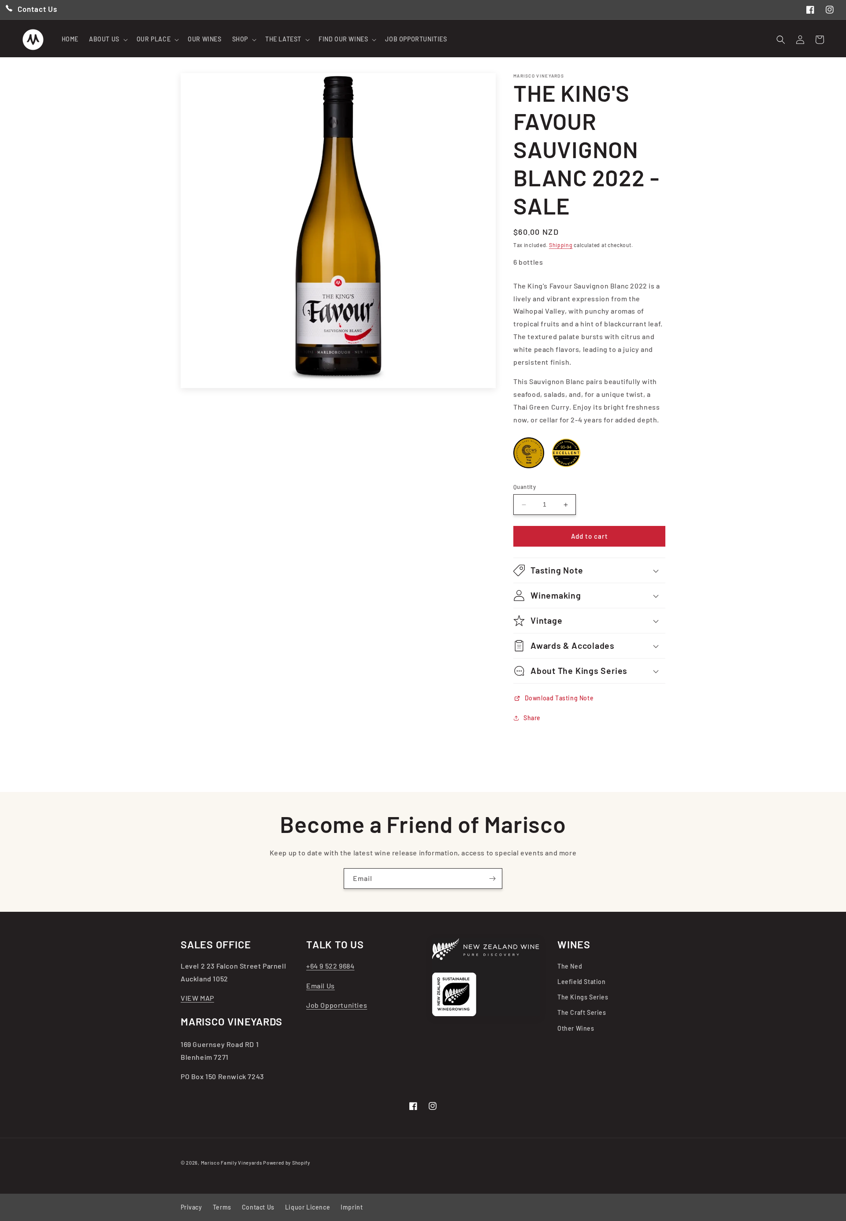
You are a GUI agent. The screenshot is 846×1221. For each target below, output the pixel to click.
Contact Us (258, 1207)
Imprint (352, 1207)
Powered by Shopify (286, 1163)
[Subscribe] (492, 878)
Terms (222, 1207)
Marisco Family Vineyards (231, 1163)
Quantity (524, 487)
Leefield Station (581, 981)
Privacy (191, 1207)
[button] (107, 39)
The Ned (569, 966)
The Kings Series (583, 997)
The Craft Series (581, 1012)
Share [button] (532, 718)
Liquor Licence (307, 1207)
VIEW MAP (197, 998)
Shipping (561, 245)
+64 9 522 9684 (330, 966)
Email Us (320, 985)
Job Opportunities (336, 1005)
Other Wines (575, 1028)
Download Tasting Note (558, 698)
